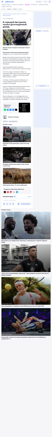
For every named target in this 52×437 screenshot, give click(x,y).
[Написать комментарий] (17, 200)
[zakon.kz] (9, 1)
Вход (30, 196)
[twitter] (16, 110)
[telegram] (8, 110)
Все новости (24, 13)
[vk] (13, 110)
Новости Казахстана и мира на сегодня (11, 13)
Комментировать (25, 204)
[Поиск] (49, 2)
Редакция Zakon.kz (7, 15)
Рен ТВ (10, 54)
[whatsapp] (5, 110)
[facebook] (10, 110)
